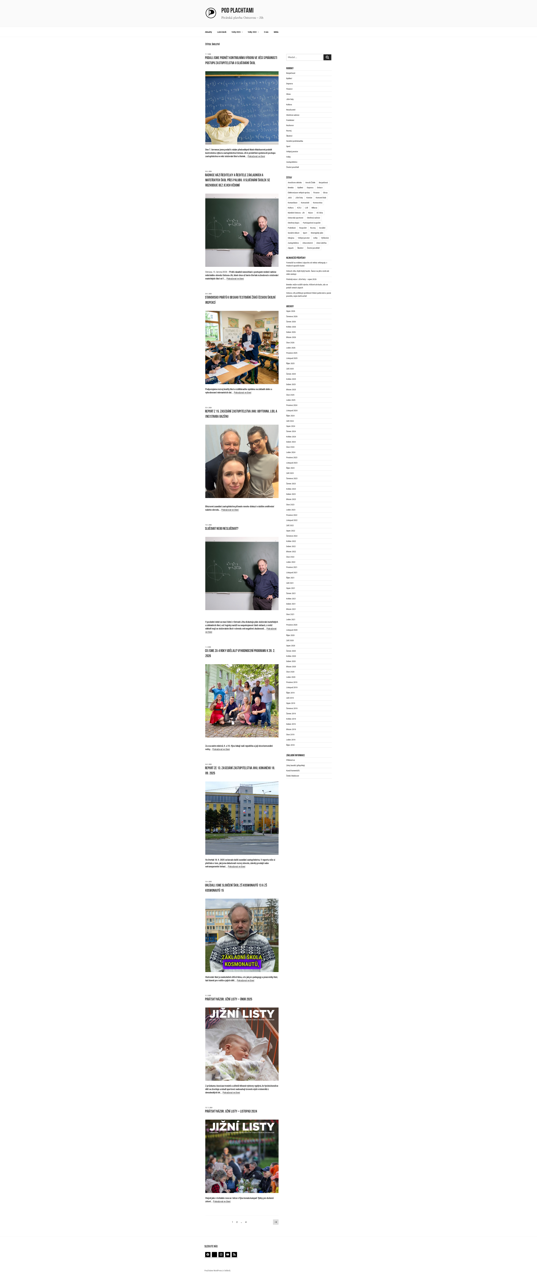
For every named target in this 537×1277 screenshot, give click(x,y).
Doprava (289, 83)
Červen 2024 (291, 431)
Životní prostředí (292, 167)
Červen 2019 (291, 713)
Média (276, 32)
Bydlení (289, 78)
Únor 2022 (290, 556)
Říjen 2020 (290, 635)
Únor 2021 (290, 614)
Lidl (306, 207)
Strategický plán (317, 232)
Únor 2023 (290, 504)
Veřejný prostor (292, 151)
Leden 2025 (290, 400)
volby (315, 238)
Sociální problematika (294, 141)
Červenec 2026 (292, 316)
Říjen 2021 (290, 577)
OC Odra (320, 212)
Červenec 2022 (292, 536)
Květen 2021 (291, 598)
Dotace (319, 187)
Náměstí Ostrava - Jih (296, 212)
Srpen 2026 (290, 311)
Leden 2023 (290, 509)
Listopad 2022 (292, 520)
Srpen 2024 (290, 426)
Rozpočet (303, 227)
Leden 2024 (290, 452)
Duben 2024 (291, 441)
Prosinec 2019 (291, 682)
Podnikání (290, 120)
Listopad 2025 (292, 358)
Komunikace (292, 202)
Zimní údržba (321, 243)
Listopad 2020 (292, 630)
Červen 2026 (291, 321)
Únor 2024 (290, 447)
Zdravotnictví (307, 243)
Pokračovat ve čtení (256, 156)
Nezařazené (290, 109)
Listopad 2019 (292, 687)
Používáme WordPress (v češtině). (217, 1270)
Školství (289, 135)
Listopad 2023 (292, 462)
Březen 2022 (291, 551)
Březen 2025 (291, 389)
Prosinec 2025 (291, 353)
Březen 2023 (291, 499)
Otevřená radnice (292, 115)
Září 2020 (290, 640)
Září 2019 (290, 698)
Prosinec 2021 (291, 567)
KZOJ (299, 207)
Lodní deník (221, 32)
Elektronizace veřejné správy (299, 192)
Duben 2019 (291, 724)
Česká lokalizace (292, 775)
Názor (310, 212)
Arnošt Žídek (310, 182)
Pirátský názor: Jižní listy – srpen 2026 (301, 279)
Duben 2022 (291, 546)
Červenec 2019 (292, 708)
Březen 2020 (291, 666)
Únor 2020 (290, 671)
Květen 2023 (291, 489)
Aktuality (208, 32)
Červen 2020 (291, 651)
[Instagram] (221, 1254)
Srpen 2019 (290, 703)
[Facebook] (207, 1254)
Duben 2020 (291, 661)
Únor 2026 (290, 342)
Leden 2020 (290, 677)
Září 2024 (290, 421)
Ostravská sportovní (295, 217)
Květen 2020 (291, 656)
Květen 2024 (291, 436)
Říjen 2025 (290, 363)
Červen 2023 (291, 483)
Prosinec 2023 (291, 457)
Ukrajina (291, 238)
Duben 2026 (291, 332)
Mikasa (314, 207)
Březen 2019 (291, 729)
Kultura (289, 104)
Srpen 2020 (290, 645)
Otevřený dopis (293, 222)
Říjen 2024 (290, 415)
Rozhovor (290, 125)
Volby (288, 156)
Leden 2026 (290, 347)
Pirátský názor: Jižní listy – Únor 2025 (228, 999)
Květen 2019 (291, 718)
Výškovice (325, 238)
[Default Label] (214, 1254)
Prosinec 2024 (291, 405)
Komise (309, 197)
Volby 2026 (236, 32)
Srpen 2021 (290, 588)
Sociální (322, 227)
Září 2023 (290, 473)
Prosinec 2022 (291, 515)
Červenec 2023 (292, 478)
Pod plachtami (237, 11)
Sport (288, 146)
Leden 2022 (290, 562)
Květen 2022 (291, 541)
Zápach (291, 248)
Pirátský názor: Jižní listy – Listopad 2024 (231, 1111)
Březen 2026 (291, 337)
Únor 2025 (290, 394)
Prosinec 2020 (291, 624)
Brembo (291, 187)
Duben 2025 (291, 384)
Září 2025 (290, 368)
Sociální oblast (293, 232)
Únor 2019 (290, 734)
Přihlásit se (290, 760)
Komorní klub (321, 197)
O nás (266, 32)
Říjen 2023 (290, 468)
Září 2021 (290, 583)
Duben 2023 (291, 494)
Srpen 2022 (290, 530)
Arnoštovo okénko (295, 182)
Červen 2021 (291, 593)
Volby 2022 (252, 32)
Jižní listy (290, 99)
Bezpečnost (290, 73)
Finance (289, 89)
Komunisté (305, 202)
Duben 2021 (291, 603)
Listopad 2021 (292, 572)
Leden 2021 (290, 619)
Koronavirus (317, 202)
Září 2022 (290, 525)
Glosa (288, 94)
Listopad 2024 (292, 410)
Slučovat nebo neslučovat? (221, 529)
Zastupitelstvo (291, 162)
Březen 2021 (291, 609)
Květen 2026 (291, 326)
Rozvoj (289, 130)
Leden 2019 (290, 739)
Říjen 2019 (290, 692)
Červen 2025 (291, 374)
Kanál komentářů (293, 770)
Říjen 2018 (290, 745)
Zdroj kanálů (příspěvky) (295, 765)
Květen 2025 (291, 379)
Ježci (290, 197)
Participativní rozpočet (312, 222)
